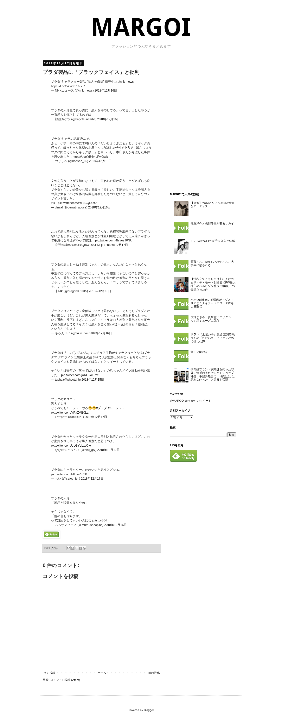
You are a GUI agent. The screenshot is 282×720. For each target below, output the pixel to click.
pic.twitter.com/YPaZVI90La (69, 412)
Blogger (149, 710)
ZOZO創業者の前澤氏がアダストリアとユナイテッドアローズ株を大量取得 (212, 303)
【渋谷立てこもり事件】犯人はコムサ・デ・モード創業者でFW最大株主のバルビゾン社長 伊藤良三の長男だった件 (213, 284)
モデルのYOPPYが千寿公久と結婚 (213, 240)
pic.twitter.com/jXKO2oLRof (79, 375)
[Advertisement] (201, 123)
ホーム (101, 672)
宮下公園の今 (199, 352)
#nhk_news (126, 81)
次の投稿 (49, 672)
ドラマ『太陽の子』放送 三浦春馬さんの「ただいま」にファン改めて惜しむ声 (213, 338)
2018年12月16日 (106, 90)
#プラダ (101, 408)
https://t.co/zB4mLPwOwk (90, 156)
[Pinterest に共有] (84, 548)
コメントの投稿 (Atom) (65, 679)
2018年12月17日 (116, 245)
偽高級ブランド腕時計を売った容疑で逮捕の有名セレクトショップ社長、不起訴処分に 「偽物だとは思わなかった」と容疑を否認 (213, 374)
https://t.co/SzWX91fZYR (68, 86)
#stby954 (100, 520)
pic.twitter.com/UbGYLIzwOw (71, 445)
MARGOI (141, 27)
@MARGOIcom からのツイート (190, 400)
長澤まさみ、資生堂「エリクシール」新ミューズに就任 (212, 318)
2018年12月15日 (93, 379)
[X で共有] (76, 548)
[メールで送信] (68, 548)
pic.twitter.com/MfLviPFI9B (69, 474)
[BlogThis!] (72, 548)
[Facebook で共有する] (80, 548)
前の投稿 (154, 672)
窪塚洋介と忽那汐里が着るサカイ (212, 223)
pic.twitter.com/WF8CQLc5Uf (77, 203)
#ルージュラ (116, 408)
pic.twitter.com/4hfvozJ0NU (113, 240)
